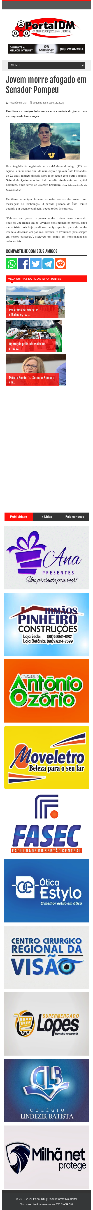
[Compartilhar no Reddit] (60, 268)
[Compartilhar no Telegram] (48, 268)
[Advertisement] (46, 453)
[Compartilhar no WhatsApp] (11, 268)
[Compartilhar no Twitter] (36, 268)
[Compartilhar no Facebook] (23, 268)
